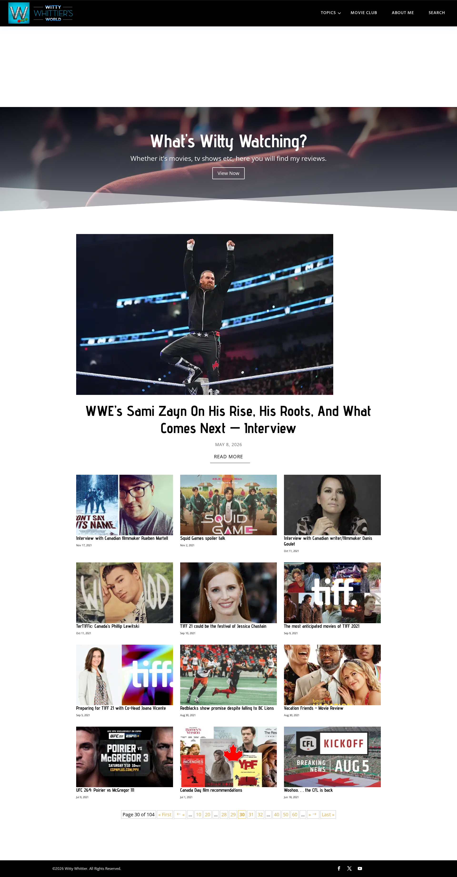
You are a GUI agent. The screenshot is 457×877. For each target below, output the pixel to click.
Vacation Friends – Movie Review (313, 708)
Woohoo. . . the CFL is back (308, 790)
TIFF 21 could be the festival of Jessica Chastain (223, 626)
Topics (328, 13)
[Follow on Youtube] (360, 868)
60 (294, 814)
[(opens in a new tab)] (228, 314)
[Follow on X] (349, 868)
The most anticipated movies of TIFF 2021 (321, 626)
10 (198, 814)
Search (437, 13)
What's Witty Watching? (228, 141)
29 (233, 814)
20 (207, 814)
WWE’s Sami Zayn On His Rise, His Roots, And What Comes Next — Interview (228, 419)
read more (228, 456)
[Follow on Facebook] (339, 868)
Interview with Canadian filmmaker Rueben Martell (122, 538)
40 (276, 814)
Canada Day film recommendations (211, 790)
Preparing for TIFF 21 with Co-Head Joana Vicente (121, 708)
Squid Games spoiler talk (202, 538)
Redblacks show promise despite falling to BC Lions (227, 708)
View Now (228, 173)
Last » (328, 814)
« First (164, 814)
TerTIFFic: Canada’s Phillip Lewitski (107, 626)
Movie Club (364, 13)
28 (224, 814)
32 (260, 814)
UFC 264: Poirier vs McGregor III (105, 790)
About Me (403, 13)
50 (285, 814)
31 (251, 814)
